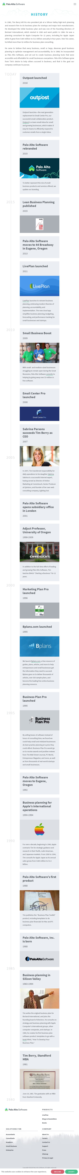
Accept (71, 1172)
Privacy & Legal (47, 1158)
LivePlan (45, 1115)
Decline (57, 1172)
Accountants (10, 1134)
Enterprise (9, 1150)
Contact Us (46, 1142)
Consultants (10, 1138)
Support (45, 1146)
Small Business (11, 1146)
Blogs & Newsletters (49, 1119)
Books (44, 1123)
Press (44, 1150)
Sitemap (45, 1154)
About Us (45, 1134)
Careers (45, 1138)
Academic (9, 1142)
